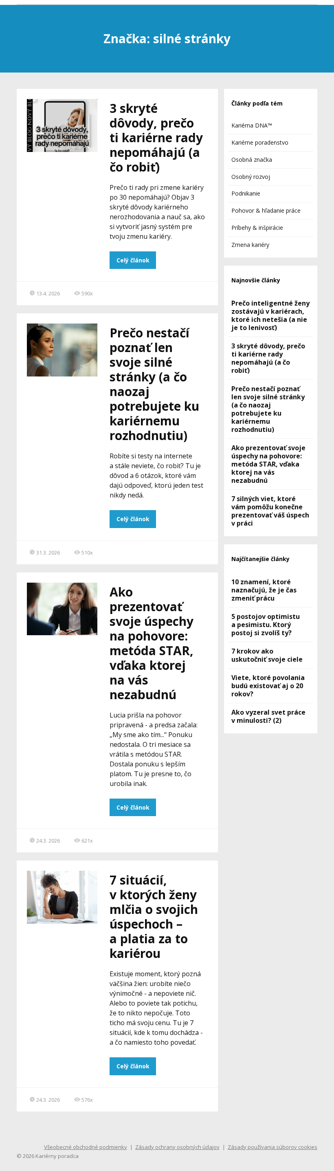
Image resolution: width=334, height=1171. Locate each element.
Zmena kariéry (250, 245)
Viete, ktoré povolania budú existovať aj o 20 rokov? (268, 685)
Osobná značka (251, 159)
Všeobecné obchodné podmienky (85, 1147)
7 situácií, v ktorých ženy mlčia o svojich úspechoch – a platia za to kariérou (154, 917)
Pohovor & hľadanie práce (266, 210)
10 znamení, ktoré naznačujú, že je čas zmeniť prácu (264, 590)
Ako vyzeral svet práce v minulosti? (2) (268, 716)
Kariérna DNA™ (251, 125)
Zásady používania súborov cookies (272, 1147)
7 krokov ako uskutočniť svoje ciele (267, 655)
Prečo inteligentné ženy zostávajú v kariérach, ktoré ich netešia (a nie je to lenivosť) (270, 315)
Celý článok (132, 260)
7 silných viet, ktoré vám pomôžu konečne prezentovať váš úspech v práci (270, 511)
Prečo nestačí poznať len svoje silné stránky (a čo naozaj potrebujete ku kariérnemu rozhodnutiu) (154, 384)
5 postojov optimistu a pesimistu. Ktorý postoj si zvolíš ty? (265, 624)
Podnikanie (245, 193)
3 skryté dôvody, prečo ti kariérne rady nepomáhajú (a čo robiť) (156, 137)
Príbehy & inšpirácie (257, 227)
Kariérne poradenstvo (259, 142)
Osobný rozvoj (250, 176)
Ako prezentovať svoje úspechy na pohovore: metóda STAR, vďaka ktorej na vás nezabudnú (151, 643)
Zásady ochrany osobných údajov (177, 1147)
